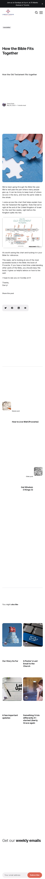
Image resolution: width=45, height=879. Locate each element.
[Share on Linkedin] (18, 308)
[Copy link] (25, 308)
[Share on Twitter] (5, 308)
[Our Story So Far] (12, 635)
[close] (42, 4)
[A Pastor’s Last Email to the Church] (33, 635)
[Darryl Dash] (4, 104)
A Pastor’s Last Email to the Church (30, 663)
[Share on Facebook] (12, 308)
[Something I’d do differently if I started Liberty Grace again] (33, 689)
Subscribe (34, 875)
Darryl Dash (10, 103)
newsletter (6, 27)
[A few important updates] (12, 689)
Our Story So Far (10, 661)
